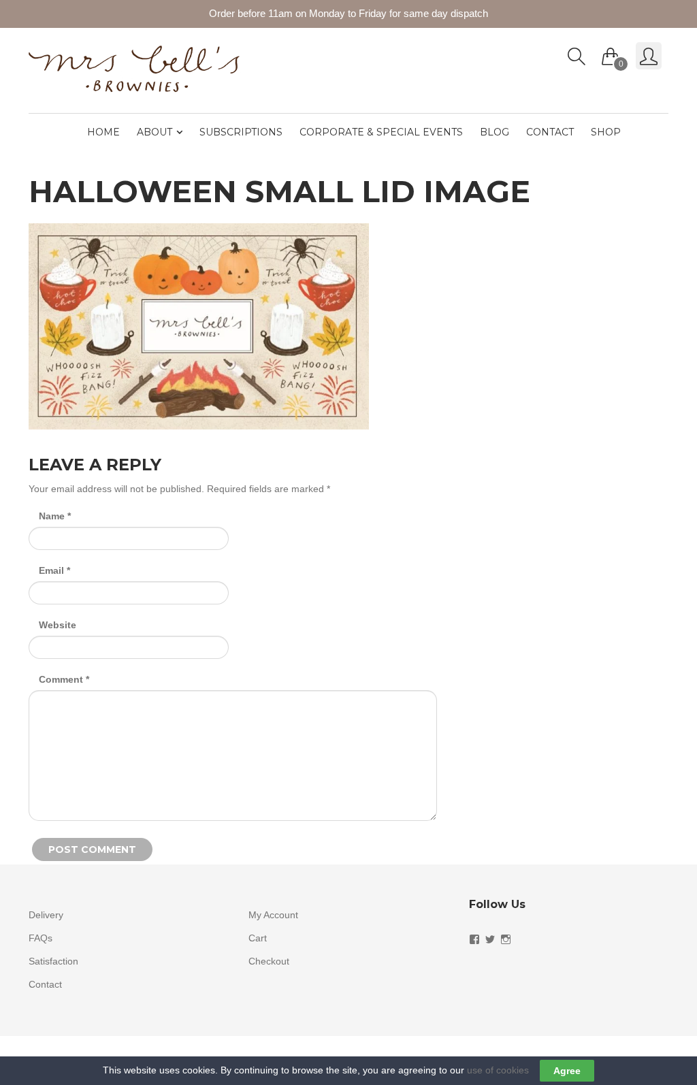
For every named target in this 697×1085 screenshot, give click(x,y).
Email (54, 570)
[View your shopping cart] (610, 53)
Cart (257, 938)
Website (57, 624)
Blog (494, 132)
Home (103, 132)
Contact (550, 132)
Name (55, 516)
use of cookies (498, 1070)
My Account (273, 914)
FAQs (40, 938)
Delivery (46, 914)
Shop (606, 132)
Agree (567, 1070)
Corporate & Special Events (381, 132)
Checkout (268, 961)
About (154, 132)
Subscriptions (240, 132)
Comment (64, 679)
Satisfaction (53, 961)
